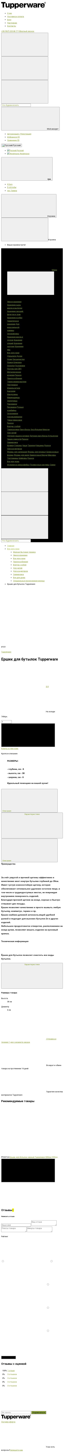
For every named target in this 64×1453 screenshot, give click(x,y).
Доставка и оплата (15, 16)
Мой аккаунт (52, 129)
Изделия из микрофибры (18, 465)
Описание (7, 811)
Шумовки (17, 362)
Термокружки (13, 429)
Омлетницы (12, 401)
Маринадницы (13, 397)
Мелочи (46, 429)
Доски (19, 356)
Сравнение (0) (13, 140)
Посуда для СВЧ (14, 369)
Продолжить (8, 1357)
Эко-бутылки (36, 429)
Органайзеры (13, 334)
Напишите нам (16, 1450)
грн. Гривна (12, 191)
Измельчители (13, 388)
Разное (18, 375)
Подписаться (38, 1412)
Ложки (10, 362)
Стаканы (18, 445)
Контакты (11, 26)
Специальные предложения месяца (29, 581)
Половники (20, 366)
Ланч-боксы (25, 429)
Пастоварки (12, 385)
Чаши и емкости (14, 439)
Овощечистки (19, 359)
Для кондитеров (14, 449)
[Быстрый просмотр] (23, 1204)
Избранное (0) (13, 137)
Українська (24, 154)
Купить (5, 745)
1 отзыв (11, 1370)
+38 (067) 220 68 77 (9, 31)
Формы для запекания (17, 452)
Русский (17, 145)
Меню (54, 270)
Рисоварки (12, 407)
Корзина (51, 216)
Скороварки (12, 413)
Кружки (10, 445)
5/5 (47, 686)
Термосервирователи (16, 382)
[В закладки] (23, 609)
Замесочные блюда (38, 455)
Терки (10, 420)
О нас (9, 13)
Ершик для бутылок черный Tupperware (27, 1157)
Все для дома (13, 461)
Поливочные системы (39, 465)
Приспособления (14, 378)
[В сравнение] (23, 632)
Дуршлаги (12, 356)
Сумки (52, 465)
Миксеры (52, 455)
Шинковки (17, 420)
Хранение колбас (14, 318)
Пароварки (12, 404)
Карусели (11, 391)
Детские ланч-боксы (39, 436)
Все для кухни (13, 353)
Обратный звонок (26, 31)
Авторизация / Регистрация (19, 134)
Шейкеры (23, 458)
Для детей (11, 433)
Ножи (9, 359)
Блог (9, 20)
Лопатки (11, 366)
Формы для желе (21, 455)
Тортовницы (12, 458)
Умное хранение (14, 302)
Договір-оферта (8, 1422)
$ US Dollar (11, 187)
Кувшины (40, 445)
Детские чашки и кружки (18, 436)
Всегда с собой (13, 426)
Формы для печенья (37, 452)
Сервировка (12, 442)
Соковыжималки (14, 417)
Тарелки (31, 445)
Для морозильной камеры (13, 327)
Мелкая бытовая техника (24, 552)
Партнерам (12, 23)
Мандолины (12, 394)
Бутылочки (53, 436)
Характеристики (32, 814)
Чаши (24, 445)
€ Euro (10, 184)
